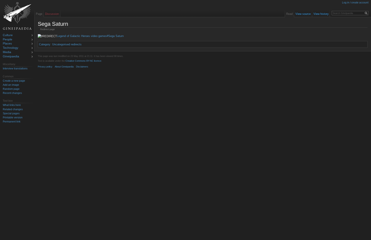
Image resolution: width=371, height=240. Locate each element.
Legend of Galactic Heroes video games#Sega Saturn (90, 36)
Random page (11, 88)
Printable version (13, 117)
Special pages (11, 113)
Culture (8, 35)
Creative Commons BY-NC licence (83, 61)
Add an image (11, 84)
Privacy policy (45, 66)
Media (7, 52)
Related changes (13, 109)
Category (44, 44)
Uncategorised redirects (67, 44)
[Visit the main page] (17, 16)
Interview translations (15, 68)
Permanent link (11, 121)
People (7, 39)
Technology (10, 48)
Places (7, 43)
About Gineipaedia (64, 66)
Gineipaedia (11, 56)
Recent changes (12, 93)
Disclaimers (82, 66)
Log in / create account (355, 2)
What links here (12, 105)
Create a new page (14, 80)
